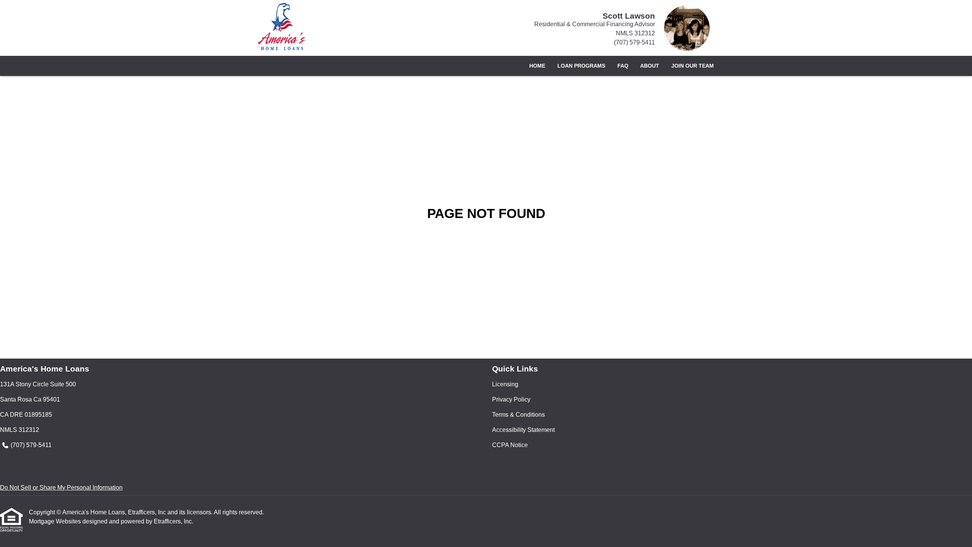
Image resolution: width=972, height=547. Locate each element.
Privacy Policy (511, 399)
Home (537, 66)
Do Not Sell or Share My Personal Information (61, 487)
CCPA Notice (510, 445)
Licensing (505, 384)
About (649, 66)
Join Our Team (692, 66)
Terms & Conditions (518, 414)
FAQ (622, 66)
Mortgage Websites (55, 521)
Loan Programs (581, 66)
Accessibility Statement (523, 430)
